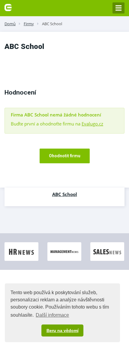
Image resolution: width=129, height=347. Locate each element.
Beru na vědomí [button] (62, 330)
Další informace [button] (52, 315)
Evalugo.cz (92, 124)
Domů (10, 23)
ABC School (52, 23)
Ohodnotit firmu (64, 155)
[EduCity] (8, 7)
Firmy (29, 23)
